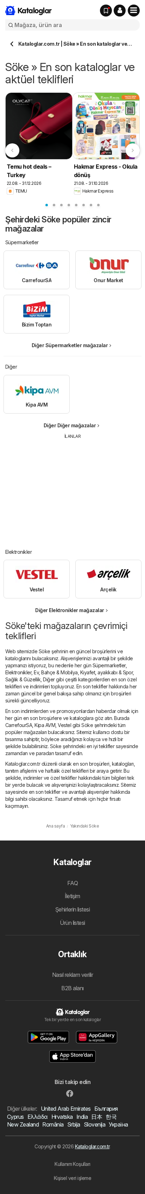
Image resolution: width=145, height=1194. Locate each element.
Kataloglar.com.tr (92, 1146)
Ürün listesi (72, 922)
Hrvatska (62, 1116)
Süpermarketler (109, 665)
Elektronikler (18, 672)
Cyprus (15, 1116)
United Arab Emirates (66, 1108)
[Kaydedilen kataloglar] (106, 11)
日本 (96, 1116)
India (82, 1116)
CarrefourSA (18, 725)
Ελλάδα (37, 1116)
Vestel (64, 725)
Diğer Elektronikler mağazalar (69, 610)
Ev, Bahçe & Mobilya (55, 672)
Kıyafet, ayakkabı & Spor (106, 672)
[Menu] (134, 11)
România (52, 1124)
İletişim (72, 896)
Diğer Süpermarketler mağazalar (70, 345)
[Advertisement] (72, 489)
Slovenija (94, 1124)
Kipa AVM (44, 725)
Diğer (49, 679)
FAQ (72, 883)
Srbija (73, 1124)
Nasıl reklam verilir (72, 974)
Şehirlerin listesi (72, 909)
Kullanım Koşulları (72, 1164)
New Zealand (23, 1124)
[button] (120, 11)
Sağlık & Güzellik (22, 679)
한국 (111, 1116)
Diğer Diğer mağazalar (70, 425)
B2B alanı (72, 988)
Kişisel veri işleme (72, 1178)
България (106, 1108)
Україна (118, 1124)
